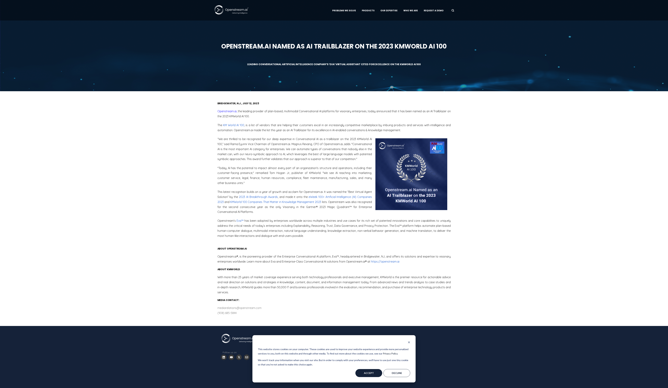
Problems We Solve (344, 10)
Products (368, 10)
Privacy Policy (390, 353)
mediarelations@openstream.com (239, 308)
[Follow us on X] (239, 357)
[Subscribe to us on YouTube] (231, 357)
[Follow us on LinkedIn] (223, 357)
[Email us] (246, 357)
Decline (397, 372)
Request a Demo (434, 10)
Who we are (410, 10)
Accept (369, 372)
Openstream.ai (227, 111)
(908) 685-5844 (227, 313)
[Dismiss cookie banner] (409, 343)
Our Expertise (388, 10)
